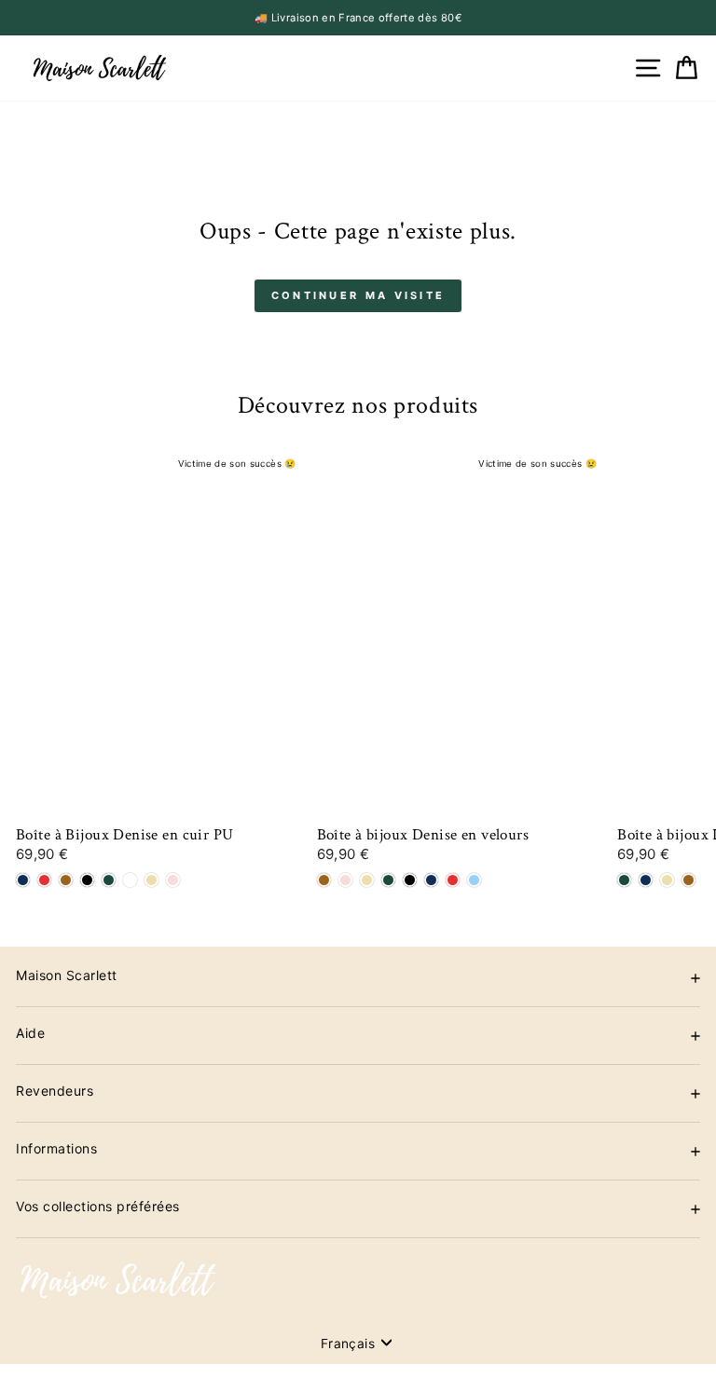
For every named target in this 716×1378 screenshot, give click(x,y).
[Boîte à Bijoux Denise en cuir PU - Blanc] (130, 880)
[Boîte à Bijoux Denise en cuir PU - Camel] (66, 880)
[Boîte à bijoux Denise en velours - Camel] (324, 880)
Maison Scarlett (66, 975)
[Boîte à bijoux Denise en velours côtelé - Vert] (624, 880)
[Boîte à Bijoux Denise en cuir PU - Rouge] (44, 880)
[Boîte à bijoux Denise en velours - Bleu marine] (431, 880)
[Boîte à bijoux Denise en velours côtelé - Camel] (688, 880)
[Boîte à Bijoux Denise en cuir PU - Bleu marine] (23, 880)
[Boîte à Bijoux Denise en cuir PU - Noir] (87, 880)
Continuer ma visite (358, 295)
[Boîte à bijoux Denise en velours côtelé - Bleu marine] (646, 880)
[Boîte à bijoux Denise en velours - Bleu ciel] (474, 880)
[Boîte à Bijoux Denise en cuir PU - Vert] (109, 880)
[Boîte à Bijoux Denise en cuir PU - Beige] (151, 880)
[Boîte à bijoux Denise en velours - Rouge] (453, 880)
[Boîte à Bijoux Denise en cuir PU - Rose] (173, 880)
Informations (56, 1148)
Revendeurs (54, 1090)
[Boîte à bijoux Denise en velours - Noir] (410, 880)
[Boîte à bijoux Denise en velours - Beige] (367, 880)
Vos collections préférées (98, 1206)
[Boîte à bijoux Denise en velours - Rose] (345, 880)
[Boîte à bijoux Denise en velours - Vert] (388, 880)
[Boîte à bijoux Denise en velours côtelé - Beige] (667, 880)
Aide (30, 1033)
